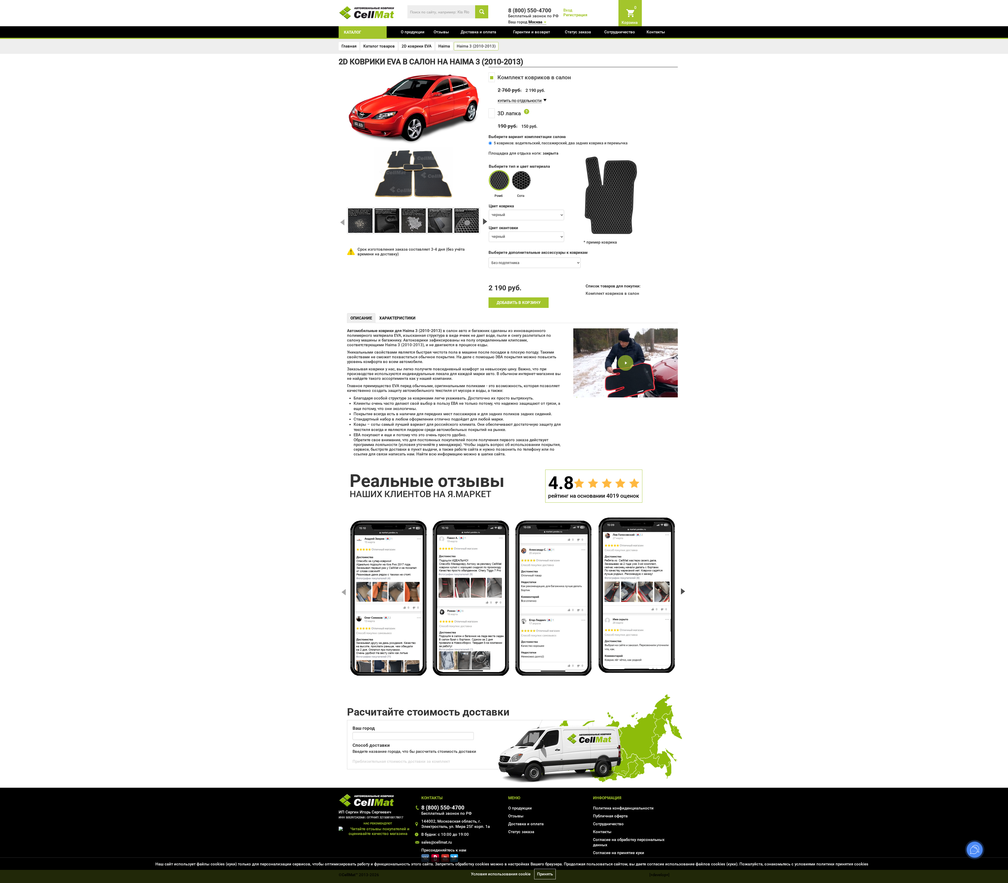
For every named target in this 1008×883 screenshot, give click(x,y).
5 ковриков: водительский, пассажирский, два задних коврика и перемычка (561, 143)
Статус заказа (578, 32)
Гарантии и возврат (531, 32)
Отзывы (441, 32)
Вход (567, 10)
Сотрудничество (619, 32)
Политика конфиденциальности (623, 808)
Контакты (656, 32)
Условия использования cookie (501, 874)
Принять (545, 874)
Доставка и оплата (478, 32)
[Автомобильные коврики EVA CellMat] (367, 12)
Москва (535, 22)
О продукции (412, 32)
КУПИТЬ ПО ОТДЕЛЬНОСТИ (520, 101)
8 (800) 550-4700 (442, 807)
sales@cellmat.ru (436, 842)
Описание (361, 318)
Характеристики (397, 318)
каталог (352, 32)
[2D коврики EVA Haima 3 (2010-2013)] (360, 220)
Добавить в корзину (518, 302)
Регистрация (575, 15)
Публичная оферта (610, 816)
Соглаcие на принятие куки (618, 852)
